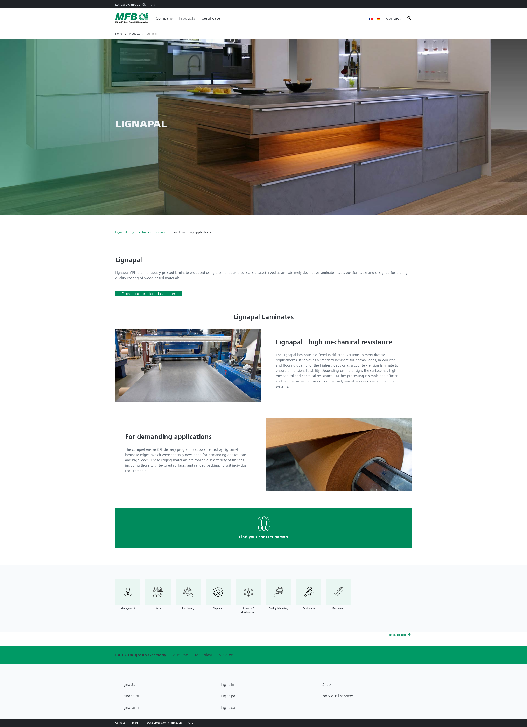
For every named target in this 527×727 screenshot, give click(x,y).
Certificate (210, 18)
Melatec (226, 655)
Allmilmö (180, 655)
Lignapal (228, 695)
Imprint (136, 723)
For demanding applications (192, 232)
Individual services (338, 695)
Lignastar (129, 684)
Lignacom (230, 707)
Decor (327, 684)
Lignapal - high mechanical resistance (140, 232)
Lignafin (228, 684)
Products (187, 18)
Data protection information (164, 723)
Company (164, 18)
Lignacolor (130, 695)
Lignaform (130, 707)
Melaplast (203, 655)
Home (118, 33)
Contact (393, 18)
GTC (190, 723)
